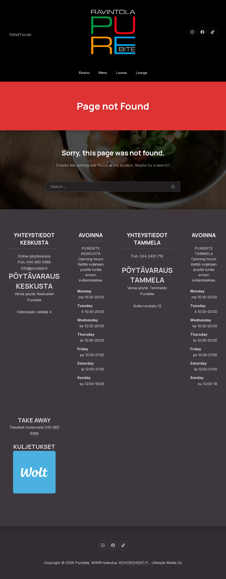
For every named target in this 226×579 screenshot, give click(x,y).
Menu (102, 73)
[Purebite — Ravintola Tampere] (113, 32)
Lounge (141, 73)
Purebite (82, 562)
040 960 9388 (38, 262)
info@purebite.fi (34, 268)
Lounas (121, 73)
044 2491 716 (151, 256)
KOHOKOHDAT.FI (133, 562)
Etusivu (84, 73)
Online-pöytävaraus (34, 256)
